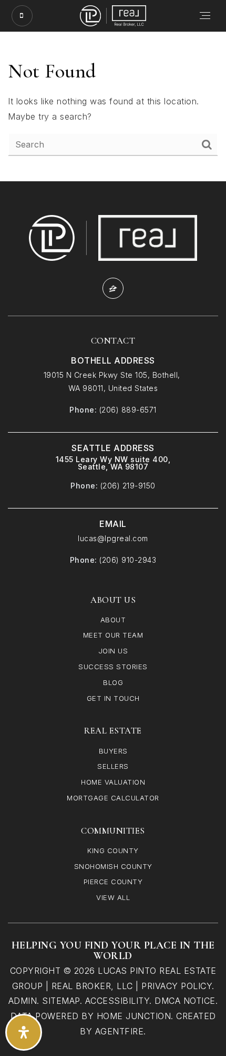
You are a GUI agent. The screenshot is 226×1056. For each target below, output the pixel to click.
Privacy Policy (176, 986)
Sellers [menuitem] (113, 766)
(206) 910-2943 (127, 559)
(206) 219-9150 (128, 485)
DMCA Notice (185, 1000)
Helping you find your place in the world (113, 950)
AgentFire (119, 1031)
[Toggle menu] (205, 16)
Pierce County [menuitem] (113, 881)
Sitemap (61, 1000)
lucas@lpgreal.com (113, 538)
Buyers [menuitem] (113, 751)
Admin (22, 1000)
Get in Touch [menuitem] (113, 698)
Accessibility (117, 1000)
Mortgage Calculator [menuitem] (113, 798)
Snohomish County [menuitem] (113, 866)
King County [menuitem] (113, 850)
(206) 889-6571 (128, 409)
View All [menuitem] (113, 897)
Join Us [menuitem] (113, 651)
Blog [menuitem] (113, 682)
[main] (113, 106)
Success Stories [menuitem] (113, 666)
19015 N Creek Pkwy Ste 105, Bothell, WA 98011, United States (113, 381)
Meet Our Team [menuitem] (113, 635)
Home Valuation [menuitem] (113, 782)
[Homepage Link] (113, 14)
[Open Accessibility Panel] (23, 1032)
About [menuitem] (113, 619)
